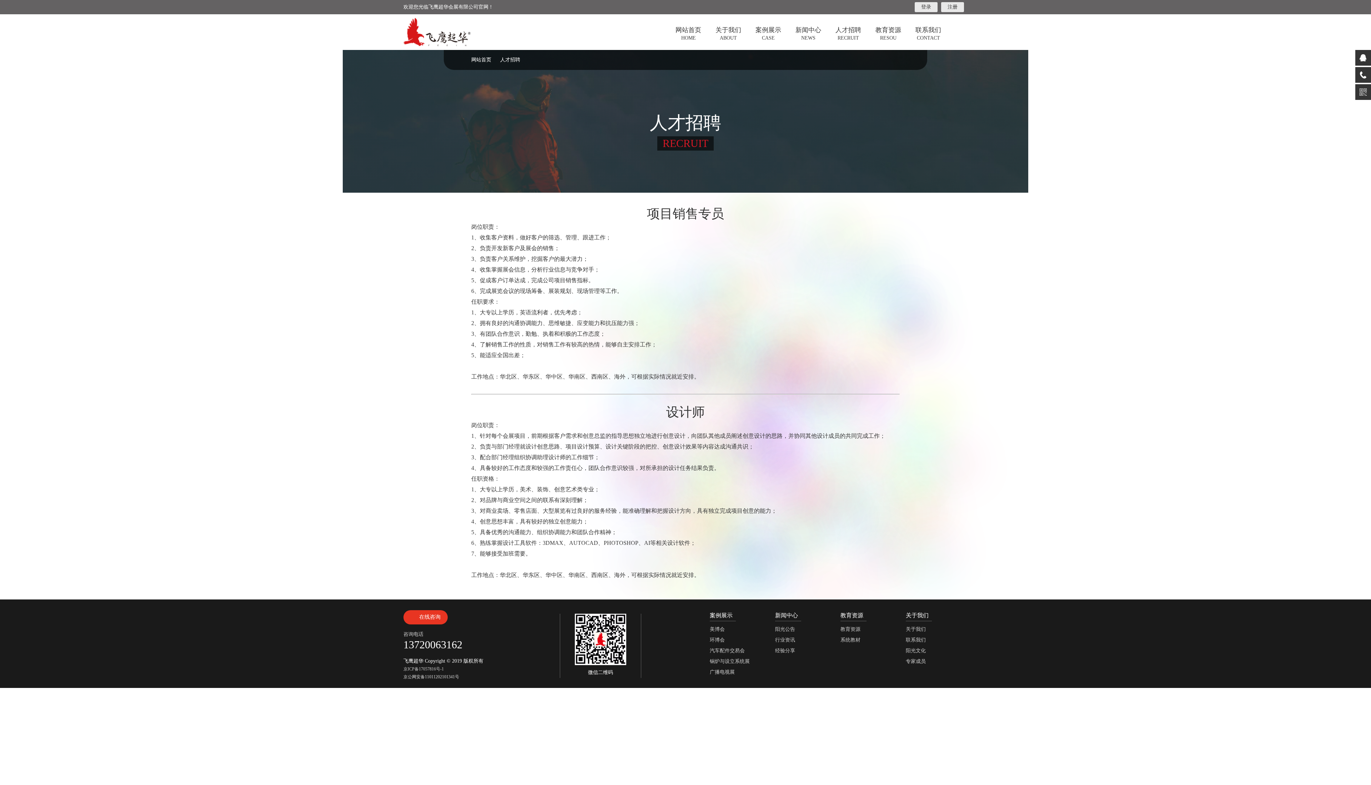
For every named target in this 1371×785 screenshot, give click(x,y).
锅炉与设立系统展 (730, 661)
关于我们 (916, 629)
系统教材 (850, 640)
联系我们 (916, 640)
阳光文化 (916, 650)
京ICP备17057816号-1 (423, 669)
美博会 (717, 629)
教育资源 (850, 629)
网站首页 (481, 59)
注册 (953, 7)
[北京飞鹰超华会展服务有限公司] (437, 32)
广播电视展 (722, 672)
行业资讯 (785, 640)
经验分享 (785, 650)
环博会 (717, 640)
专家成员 (916, 661)
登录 (926, 7)
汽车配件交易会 (727, 650)
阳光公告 (785, 629)
